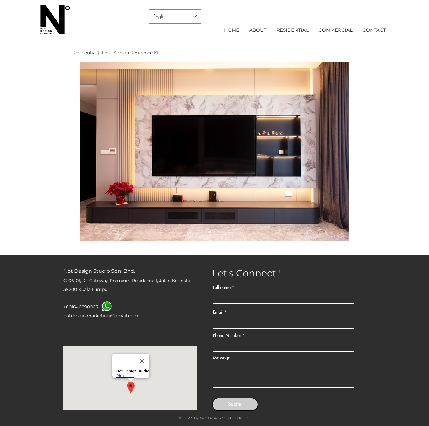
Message (221, 357)
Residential (85, 52)
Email (218, 312)
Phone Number (227, 335)
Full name (222, 287)
